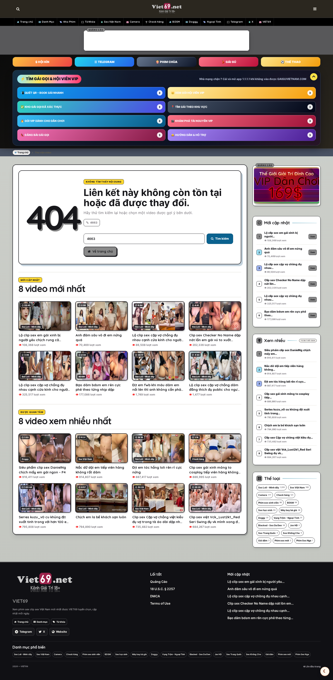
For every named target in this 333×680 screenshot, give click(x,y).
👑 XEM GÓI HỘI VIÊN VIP (187, 92)
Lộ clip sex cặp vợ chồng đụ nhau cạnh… (258, 596)
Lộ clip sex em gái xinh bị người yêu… (256, 582)
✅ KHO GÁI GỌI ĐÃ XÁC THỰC (41, 107)
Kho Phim (69, 21)
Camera (135, 21)
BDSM (176, 21)
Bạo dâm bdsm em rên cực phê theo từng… (260, 618)
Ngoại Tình (214, 21)
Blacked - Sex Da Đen (271, 525)
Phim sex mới (283, 540)
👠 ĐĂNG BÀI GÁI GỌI (35, 135)
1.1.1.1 (246, 79)
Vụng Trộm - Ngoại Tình (288, 517)
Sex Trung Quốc (268, 533)
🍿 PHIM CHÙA (166, 62)
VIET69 (267, 21)
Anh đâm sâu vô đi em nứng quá (252, 589)
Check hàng (156, 21)
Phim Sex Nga (304, 540)
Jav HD (295, 525)
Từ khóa (60, 621)
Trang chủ (26, 21)
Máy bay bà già (290, 510)
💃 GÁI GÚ (228, 62)
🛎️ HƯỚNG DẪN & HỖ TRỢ (188, 135)
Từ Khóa (90, 21)
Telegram (237, 21)
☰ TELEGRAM (104, 62)
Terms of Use (160, 603)
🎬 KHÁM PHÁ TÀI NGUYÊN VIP (192, 121)
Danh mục (42, 621)
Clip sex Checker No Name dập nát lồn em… (260, 603)
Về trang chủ (102, 251)
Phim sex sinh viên (270, 502)
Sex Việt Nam (112, 21)
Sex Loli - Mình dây (271, 487)
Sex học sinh (266, 510)
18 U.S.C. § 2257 (162, 589)
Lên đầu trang (313, 666)
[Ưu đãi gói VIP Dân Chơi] (287, 185)
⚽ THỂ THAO (291, 62)
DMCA (155, 596)
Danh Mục (48, 21)
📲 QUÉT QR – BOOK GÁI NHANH (42, 92)
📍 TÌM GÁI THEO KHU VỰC (189, 107)
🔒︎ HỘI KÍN (42, 62)
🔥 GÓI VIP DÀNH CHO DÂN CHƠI (42, 121)
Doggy (193, 21)
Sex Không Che (292, 533)
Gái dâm (263, 540)
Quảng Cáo (158, 582)
